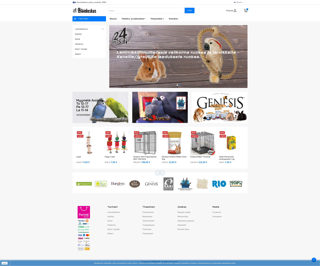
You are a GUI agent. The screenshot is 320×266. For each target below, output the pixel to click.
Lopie (78, 157)
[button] (177, 85)
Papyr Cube (110, 157)
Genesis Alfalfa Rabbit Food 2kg (174, 158)
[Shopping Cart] (246, 10)
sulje (5, 263)
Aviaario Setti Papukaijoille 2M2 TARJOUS (144, 158)
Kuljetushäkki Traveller (200, 157)
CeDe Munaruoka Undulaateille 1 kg (226, 158)
